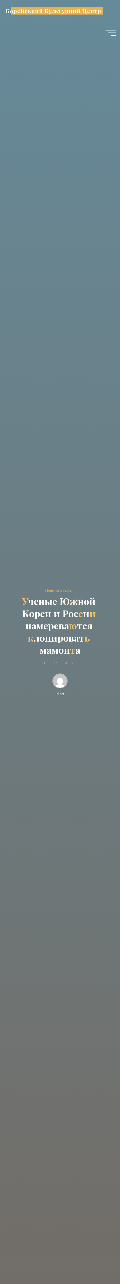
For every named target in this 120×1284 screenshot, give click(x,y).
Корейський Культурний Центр (53, 11)
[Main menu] (110, 33)
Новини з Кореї (59, 590)
